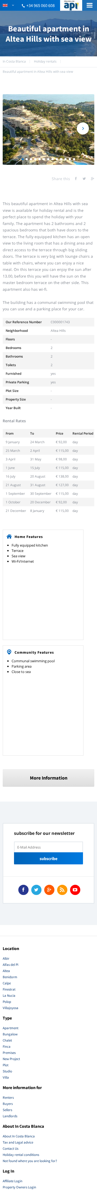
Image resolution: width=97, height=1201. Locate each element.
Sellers (7, 1110)
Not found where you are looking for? (30, 1161)
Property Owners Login (19, 1187)
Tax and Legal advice (18, 1142)
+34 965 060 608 (40, 5)
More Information (48, 778)
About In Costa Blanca (19, 1136)
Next (83, 128)
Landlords (10, 1116)
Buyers (8, 1103)
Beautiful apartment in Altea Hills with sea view (38, 71)
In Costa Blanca (14, 61)
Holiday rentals (45, 61)
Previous (14, 128)
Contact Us (10, 1148)
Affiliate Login (12, 1181)
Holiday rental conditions (21, 1154)
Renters (8, 1097)
